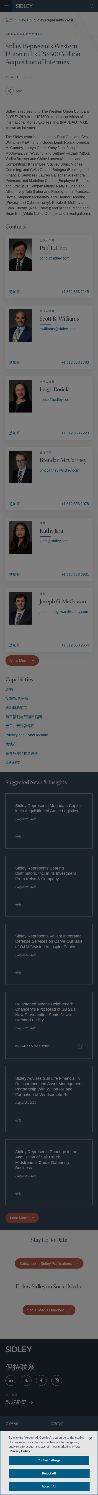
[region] (49, 1463)
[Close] (91, 1438)
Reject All (49, 1473)
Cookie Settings (49, 1460)
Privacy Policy (44, 1451)
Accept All (49, 1486)
